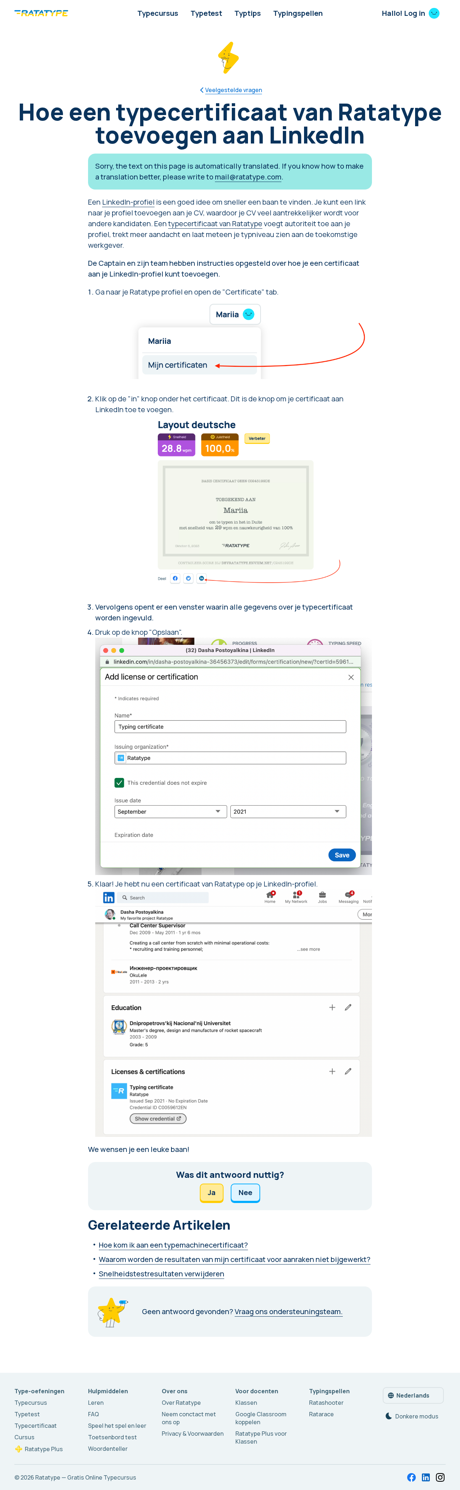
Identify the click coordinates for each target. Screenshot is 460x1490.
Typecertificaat (35, 1426)
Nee (245, 1192)
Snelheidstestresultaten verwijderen (161, 1274)
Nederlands (412, 1395)
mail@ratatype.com (248, 177)
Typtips (247, 13)
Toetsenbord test (112, 1437)
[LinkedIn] (425, 1477)
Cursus (24, 1437)
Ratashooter (326, 1403)
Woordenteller (108, 1449)
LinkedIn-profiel (128, 202)
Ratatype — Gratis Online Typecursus (85, 1477)
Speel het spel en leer (117, 1426)
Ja (212, 1192)
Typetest (206, 13)
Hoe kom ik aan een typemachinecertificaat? (173, 1245)
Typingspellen (298, 13)
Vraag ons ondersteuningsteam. (289, 1311)
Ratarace (321, 1414)
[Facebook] (411, 1477)
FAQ (93, 1414)
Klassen (246, 1403)
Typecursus (157, 13)
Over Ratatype (181, 1403)
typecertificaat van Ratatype (215, 223)
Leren (96, 1403)
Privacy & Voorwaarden (193, 1433)
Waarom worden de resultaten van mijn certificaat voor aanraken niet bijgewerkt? (235, 1259)
